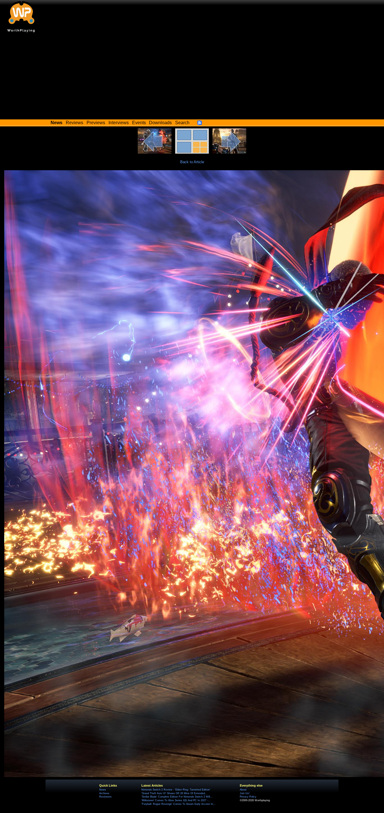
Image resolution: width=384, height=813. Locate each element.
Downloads (160, 122)
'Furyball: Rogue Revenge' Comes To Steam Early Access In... (178, 804)
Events (139, 122)
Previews (96, 122)
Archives (104, 793)
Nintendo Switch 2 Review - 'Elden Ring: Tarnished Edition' (175, 789)
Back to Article (192, 162)
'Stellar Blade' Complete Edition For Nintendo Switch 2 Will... (177, 796)
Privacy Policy (248, 796)
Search (182, 122)
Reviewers (105, 796)
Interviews (119, 122)
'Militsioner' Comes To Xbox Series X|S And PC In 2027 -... (176, 800)
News (102, 789)
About (243, 789)
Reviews (74, 122)
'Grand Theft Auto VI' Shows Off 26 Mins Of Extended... (174, 793)
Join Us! (245, 793)
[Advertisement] (192, 77)
